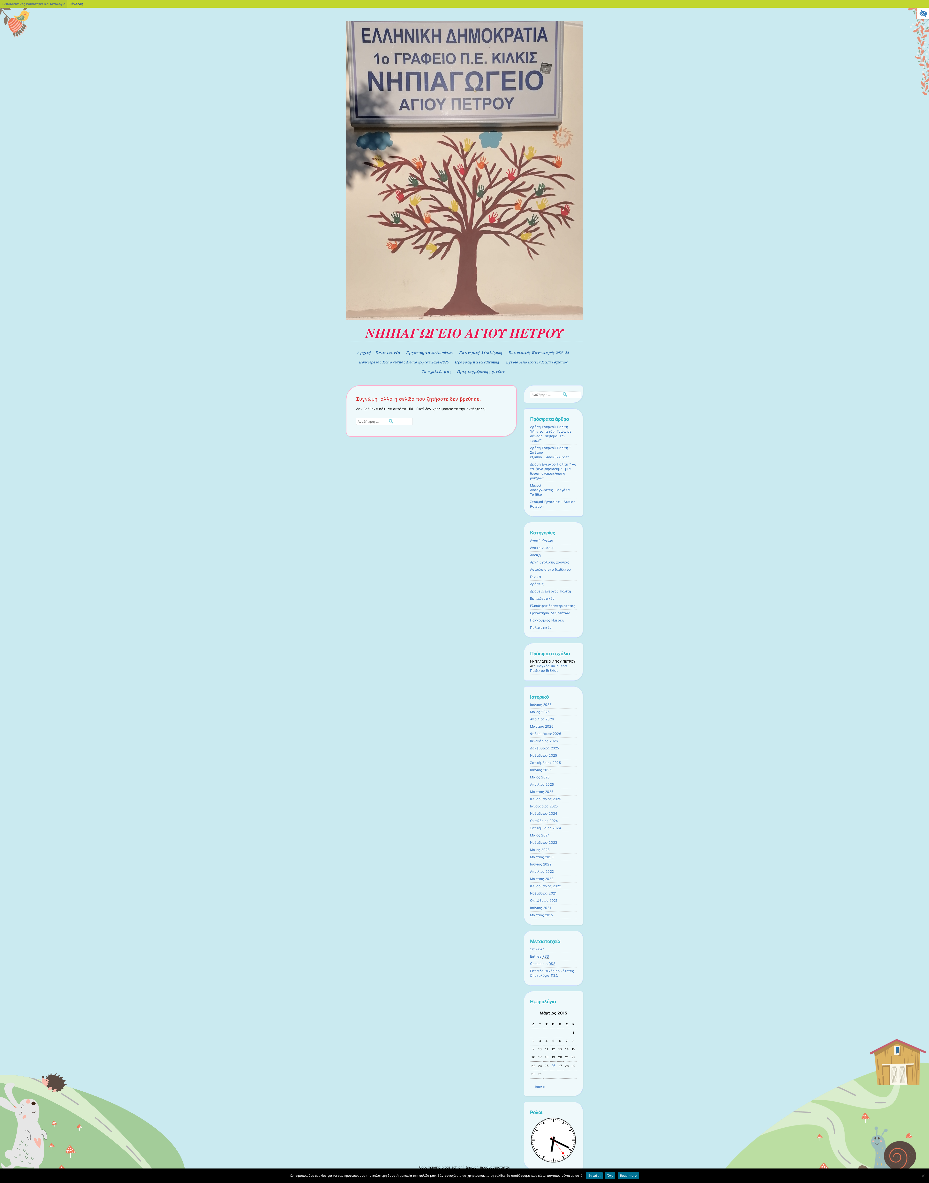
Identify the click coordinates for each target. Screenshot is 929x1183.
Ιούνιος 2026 (541, 705)
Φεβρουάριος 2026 (545, 734)
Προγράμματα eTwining (477, 362)
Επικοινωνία (387, 352)
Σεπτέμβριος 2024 (545, 828)
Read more (628, 1175)
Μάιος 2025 (539, 777)
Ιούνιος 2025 (540, 770)
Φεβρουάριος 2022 (545, 886)
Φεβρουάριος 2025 (545, 799)
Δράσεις (537, 584)
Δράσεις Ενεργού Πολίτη (550, 591)
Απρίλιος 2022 (542, 871)
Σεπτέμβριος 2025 (545, 763)
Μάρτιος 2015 (541, 915)
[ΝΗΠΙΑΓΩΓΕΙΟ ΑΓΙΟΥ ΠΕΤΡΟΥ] (464, 318)
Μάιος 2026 (540, 712)
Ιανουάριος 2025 (544, 806)
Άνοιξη (535, 555)
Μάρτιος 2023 (542, 857)
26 (553, 1066)
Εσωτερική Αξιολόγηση (480, 352)
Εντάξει (594, 1175)
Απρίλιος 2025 (542, 784)
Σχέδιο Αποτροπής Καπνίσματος (537, 362)
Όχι (610, 1175)
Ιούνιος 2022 (540, 864)
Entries (539, 956)
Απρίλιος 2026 (542, 719)
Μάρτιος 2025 (541, 792)
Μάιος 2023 (540, 850)
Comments (542, 964)
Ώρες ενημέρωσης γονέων (481, 371)
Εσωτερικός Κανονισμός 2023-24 (539, 352)
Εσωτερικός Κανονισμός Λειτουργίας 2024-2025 (404, 362)
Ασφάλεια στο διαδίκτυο (550, 569)
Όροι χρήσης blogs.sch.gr (440, 1167)
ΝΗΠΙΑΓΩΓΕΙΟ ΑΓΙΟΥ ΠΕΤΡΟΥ (465, 332)
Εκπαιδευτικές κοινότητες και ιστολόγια (33, 4)
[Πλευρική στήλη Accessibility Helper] (923, 13)
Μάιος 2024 (540, 835)
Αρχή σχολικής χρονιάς (549, 562)
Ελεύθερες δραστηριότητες (552, 606)
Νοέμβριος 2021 (543, 893)
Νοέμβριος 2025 (543, 755)
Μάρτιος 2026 (542, 726)
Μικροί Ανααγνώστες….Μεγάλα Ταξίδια (550, 489)
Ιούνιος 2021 (540, 908)
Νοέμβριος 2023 (543, 842)
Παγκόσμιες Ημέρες (547, 620)
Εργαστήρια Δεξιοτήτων (429, 352)
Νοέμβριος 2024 (543, 813)
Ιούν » (540, 1087)
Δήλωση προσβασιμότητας (488, 1167)
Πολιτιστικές (540, 627)
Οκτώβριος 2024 (544, 821)
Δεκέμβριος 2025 (544, 748)
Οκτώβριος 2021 (543, 900)
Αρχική (364, 352)
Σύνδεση (537, 949)
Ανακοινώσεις (541, 548)
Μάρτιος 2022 (541, 879)
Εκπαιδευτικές (542, 598)
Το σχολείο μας (436, 371)
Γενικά (535, 577)
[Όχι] (923, 1175)
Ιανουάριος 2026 (544, 741)
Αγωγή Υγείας (541, 540)
